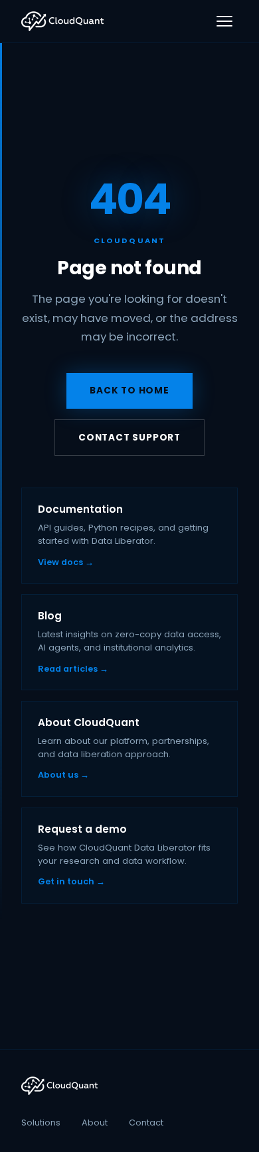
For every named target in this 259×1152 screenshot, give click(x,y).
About (95, 1122)
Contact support (129, 437)
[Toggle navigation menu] (224, 21)
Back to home (129, 390)
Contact (146, 1122)
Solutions (40, 1122)
